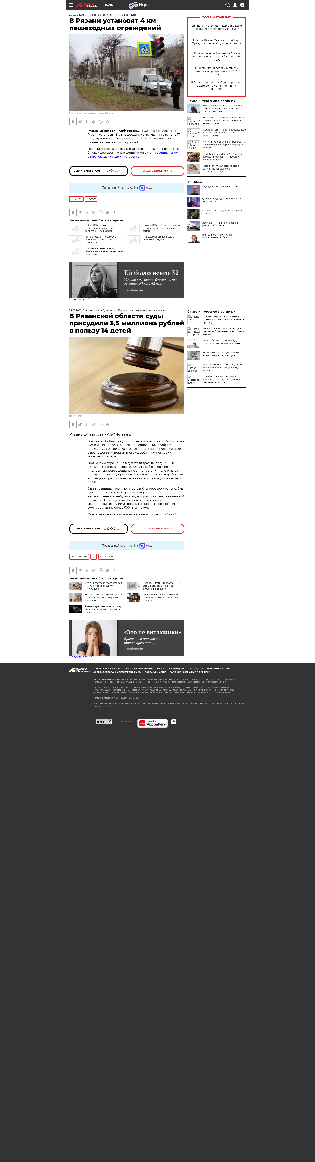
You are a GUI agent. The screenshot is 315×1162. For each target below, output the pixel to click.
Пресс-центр (196, 668)
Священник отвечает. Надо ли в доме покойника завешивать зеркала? (216, 27)
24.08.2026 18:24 (78, 310)
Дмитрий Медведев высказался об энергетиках (222, 200)
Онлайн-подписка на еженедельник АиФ (117, 672)
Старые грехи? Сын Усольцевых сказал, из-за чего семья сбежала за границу (223, 319)
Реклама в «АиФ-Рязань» (139, 668)
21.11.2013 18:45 (77, 14)
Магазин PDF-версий (218, 668)
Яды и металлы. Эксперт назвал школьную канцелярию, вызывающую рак (221, 168)
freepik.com (76, 416)
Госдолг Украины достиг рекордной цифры (222, 212)
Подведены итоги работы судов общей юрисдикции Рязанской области (161, 597)
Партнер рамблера (124, 721)
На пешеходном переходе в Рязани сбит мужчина (158, 238)
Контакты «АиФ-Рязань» (107, 668)
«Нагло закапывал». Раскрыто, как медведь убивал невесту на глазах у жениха (223, 331)
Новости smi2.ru (81, 299)
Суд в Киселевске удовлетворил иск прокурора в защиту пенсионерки (103, 586)
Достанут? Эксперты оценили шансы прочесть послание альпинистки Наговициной (224, 120)
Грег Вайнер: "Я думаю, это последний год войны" (217, 236)
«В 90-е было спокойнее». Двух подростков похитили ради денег (222, 342)
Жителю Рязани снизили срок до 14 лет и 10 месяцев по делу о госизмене (104, 597)
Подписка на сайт (155, 672)
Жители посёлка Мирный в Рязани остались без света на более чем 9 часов (216, 56)
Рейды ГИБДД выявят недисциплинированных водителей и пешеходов (99, 228)
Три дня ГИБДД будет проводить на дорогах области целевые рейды (161, 228)
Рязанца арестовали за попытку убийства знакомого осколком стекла (103, 609)
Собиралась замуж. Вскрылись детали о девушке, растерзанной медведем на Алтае (222, 379)
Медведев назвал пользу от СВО (220, 186)
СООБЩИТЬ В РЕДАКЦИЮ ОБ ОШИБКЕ (190, 672)
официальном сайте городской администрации (133, 154)
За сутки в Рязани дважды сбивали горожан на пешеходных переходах (104, 251)
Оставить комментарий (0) (158, 171)
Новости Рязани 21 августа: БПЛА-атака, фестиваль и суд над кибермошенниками (162, 586)
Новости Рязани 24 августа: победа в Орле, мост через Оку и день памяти (217, 42)
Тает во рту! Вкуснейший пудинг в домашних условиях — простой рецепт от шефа (222, 156)
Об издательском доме (170, 668)
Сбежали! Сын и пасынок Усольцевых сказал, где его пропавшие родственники (224, 132)
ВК (166, 514)
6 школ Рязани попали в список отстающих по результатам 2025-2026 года (217, 71)
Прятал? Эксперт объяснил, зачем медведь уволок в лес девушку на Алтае (222, 367)
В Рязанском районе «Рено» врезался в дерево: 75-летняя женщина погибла (216, 85)
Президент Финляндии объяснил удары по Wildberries (221, 224)
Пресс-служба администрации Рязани (91, 113)
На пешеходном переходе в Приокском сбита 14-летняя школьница (101, 239)
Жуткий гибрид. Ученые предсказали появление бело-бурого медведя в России (224, 144)
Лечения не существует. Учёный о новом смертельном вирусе (222, 354)
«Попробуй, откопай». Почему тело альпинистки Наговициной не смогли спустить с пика (223, 108)
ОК (173, 514)
